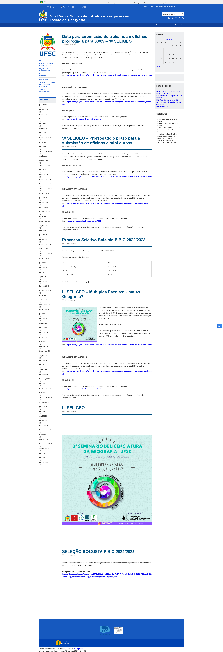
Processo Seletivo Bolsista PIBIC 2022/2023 (103, 240)
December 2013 (45, 388)
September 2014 (45, 351)
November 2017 (45, 216)
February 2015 (44, 332)
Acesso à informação (151, 3)
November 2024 (45, 142)
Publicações (43, 79)
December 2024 (45, 137)
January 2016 (44, 286)
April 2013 (43, 416)
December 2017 (45, 212)
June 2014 (43, 360)
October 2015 (44, 300)
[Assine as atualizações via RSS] (183, 18)
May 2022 (43, 170)
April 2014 (43, 369)
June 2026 (43, 105)
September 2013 (45, 397)
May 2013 (43, 411)
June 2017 (43, 235)
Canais (175, 3)
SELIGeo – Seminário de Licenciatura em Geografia (47, 84)
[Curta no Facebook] (169, 18)
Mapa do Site (171, 7)
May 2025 (43, 123)
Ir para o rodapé (80, 7)
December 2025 (45, 114)
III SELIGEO (73, 407)
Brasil (46, 2)
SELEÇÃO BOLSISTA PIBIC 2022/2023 (98, 551)
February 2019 (44, 175)
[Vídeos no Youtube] (176, 18)
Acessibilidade (148, 7)
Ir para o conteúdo (45, 7)
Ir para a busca (68, 7)
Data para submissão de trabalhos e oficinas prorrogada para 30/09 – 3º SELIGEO (104, 38)
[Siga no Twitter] (172, 18)
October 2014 (44, 346)
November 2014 (45, 342)
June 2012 (43, 453)
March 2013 (43, 421)
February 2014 (44, 379)
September (169, 39)
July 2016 (42, 263)
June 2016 (43, 267)
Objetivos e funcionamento (45, 70)
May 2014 (43, 365)
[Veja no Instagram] (179, 18)
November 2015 (45, 295)
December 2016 (45, 244)
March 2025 (43, 133)
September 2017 (45, 221)
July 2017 (42, 230)
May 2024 (43, 147)
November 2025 (45, 119)
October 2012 (44, 439)
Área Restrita (160, 25)
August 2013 (44, 402)
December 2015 (45, 291)
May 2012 (43, 458)
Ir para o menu (57, 7)
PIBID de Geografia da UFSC (167, 100)
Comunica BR (125, 3)
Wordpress (78, 648)
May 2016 (43, 272)
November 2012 (45, 434)
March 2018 (43, 202)
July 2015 (42, 314)
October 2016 (44, 249)
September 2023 (45, 151)
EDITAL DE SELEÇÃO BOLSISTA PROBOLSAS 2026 (168, 92)
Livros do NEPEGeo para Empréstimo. (46, 64)
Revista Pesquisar (163, 106)
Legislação (165, 3)
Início (41, 60)
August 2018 (44, 193)
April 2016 (43, 277)
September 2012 (45, 444)
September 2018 (45, 188)
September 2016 (45, 253)
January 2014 (44, 383)
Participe (137, 3)
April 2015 (43, 323)
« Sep (158, 66)
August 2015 (44, 309)
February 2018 (44, 207)
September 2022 (45, 165)
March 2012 (43, 462)
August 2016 (44, 258)
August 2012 (44, 448)
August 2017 (44, 226)
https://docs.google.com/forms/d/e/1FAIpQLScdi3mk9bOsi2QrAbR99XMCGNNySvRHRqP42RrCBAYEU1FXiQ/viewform (116, 75)
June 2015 (43, 318)
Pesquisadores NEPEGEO (44, 75)
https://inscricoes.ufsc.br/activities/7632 (83, 119)
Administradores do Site (175, 25)
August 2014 (44, 356)
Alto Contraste (160, 7)
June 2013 (43, 407)
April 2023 (43, 156)
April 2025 (43, 128)
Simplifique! (112, 3)
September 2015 (45, 304)
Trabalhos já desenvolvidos (44, 90)
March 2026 (43, 110)
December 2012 (45, 430)
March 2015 (43, 328)
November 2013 (45, 393)
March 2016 (43, 281)
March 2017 (43, 239)
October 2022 (44, 161)
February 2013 (44, 425)
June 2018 (43, 198)
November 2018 (45, 184)
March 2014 (43, 374)
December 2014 (45, 337)
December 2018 (45, 179)
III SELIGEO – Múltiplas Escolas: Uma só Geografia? (101, 294)
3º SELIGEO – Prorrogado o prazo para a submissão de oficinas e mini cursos (101, 140)
